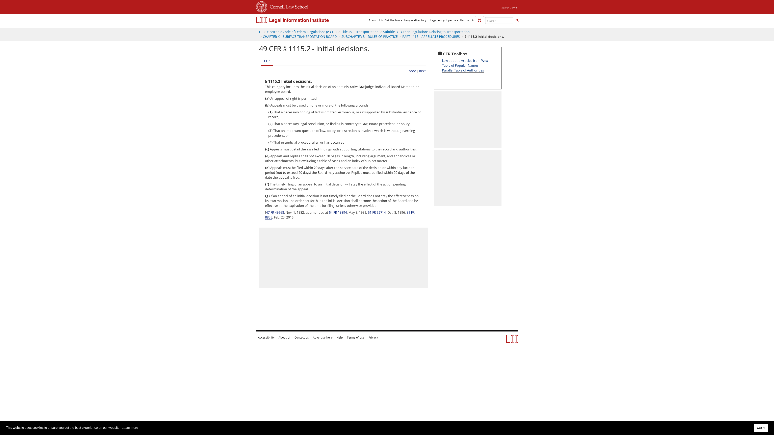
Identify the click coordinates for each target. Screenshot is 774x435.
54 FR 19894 (338, 212)
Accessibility (266, 337)
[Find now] (517, 20)
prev (412, 71)
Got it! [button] (761, 427)
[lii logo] (301, 20)
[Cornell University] (261, 6)
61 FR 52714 (377, 212)
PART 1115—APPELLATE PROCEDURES (431, 36)
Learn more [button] (130, 427)
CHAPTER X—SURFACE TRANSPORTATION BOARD (300, 36)
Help (340, 337)
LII (260, 32)
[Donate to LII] (479, 20)
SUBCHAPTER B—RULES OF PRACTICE (369, 36)
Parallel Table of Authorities (463, 70)
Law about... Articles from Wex (465, 60)
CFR (267, 61)
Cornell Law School (287, 6)
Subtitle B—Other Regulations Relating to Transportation (426, 32)
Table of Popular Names (460, 65)
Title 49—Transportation (360, 32)
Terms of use (355, 337)
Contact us (301, 337)
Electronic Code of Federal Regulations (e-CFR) (302, 32)
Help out (465, 20)
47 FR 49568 (275, 212)
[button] (517, 20)
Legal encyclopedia (443, 20)
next (422, 71)
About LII (375, 20)
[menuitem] (375, 20)
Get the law (392, 20)
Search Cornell (509, 7)
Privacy (373, 337)
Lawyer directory (415, 20)
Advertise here (323, 337)
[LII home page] (512, 340)
